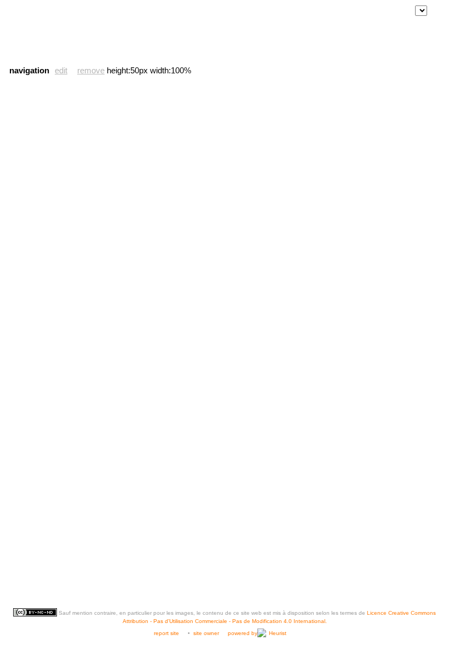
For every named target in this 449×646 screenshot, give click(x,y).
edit (61, 70)
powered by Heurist (257, 633)
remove (91, 70)
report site (166, 633)
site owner (206, 633)
